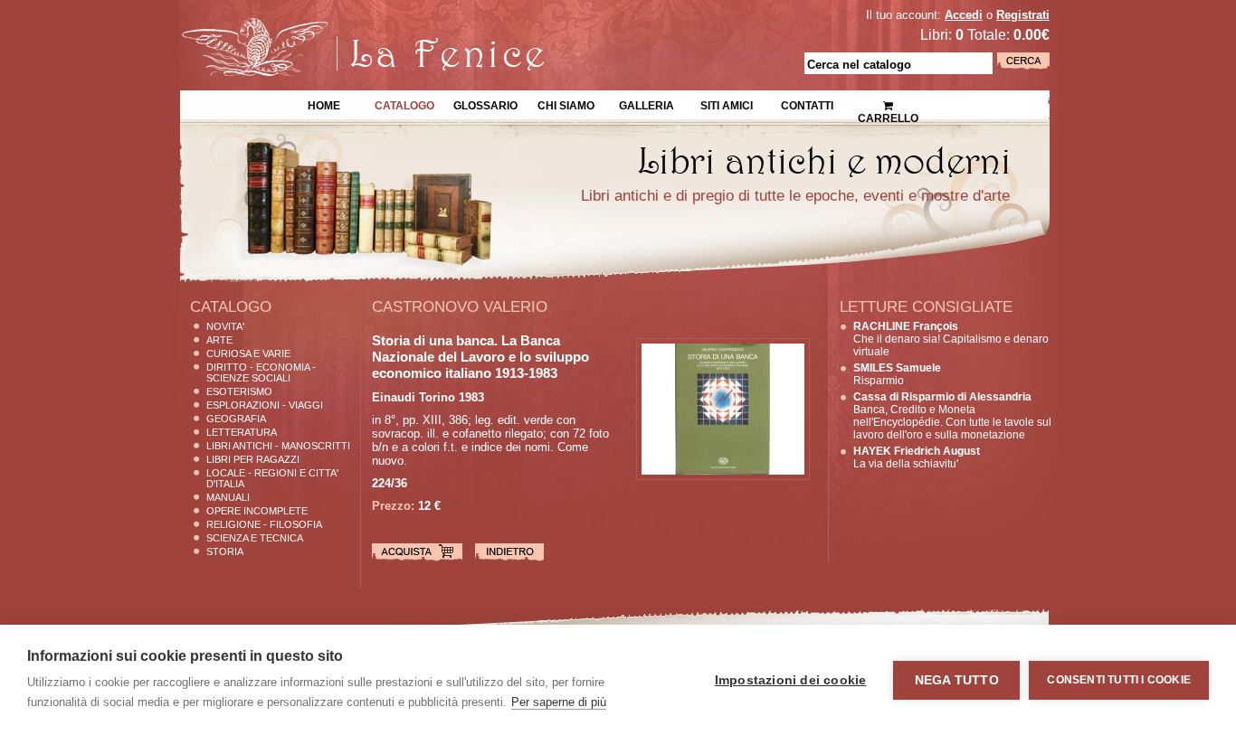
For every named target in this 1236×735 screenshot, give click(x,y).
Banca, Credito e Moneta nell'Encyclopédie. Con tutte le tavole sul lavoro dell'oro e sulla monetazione (952, 416)
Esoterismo (239, 391)
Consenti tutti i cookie (1119, 680)
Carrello (887, 99)
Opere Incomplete (257, 510)
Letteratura (241, 432)
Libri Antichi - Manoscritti (278, 445)
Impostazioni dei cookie (791, 680)
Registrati (1023, 15)
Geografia (236, 418)
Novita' (225, 326)
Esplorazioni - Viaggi (264, 405)
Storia (224, 551)
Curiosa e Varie (248, 353)
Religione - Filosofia (264, 524)
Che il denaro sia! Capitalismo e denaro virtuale (951, 339)
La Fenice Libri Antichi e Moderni (337, 27)
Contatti (807, 103)
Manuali (228, 497)
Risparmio (897, 374)
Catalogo (404, 103)
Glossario (485, 103)
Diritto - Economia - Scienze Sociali (261, 372)
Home (324, 103)
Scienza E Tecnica (254, 537)
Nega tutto (957, 680)
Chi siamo (565, 103)
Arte (219, 340)
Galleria (646, 103)
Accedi (964, 15)
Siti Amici (726, 103)
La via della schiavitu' (916, 457)
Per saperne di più (558, 702)
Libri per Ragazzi (252, 459)
